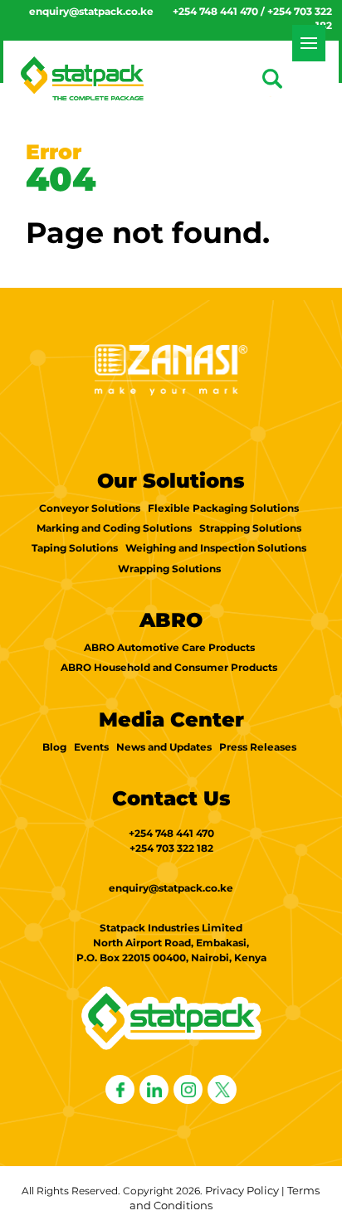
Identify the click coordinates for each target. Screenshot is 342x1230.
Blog (54, 747)
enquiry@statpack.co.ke (91, 11)
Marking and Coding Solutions (114, 528)
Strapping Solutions (250, 528)
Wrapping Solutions (169, 568)
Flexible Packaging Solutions (223, 508)
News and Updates (164, 747)
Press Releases (257, 747)
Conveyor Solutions (89, 508)
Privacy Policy (242, 1190)
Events (91, 747)
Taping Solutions (75, 548)
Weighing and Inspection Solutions (215, 548)
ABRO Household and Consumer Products (169, 667)
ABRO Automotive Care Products (169, 647)
